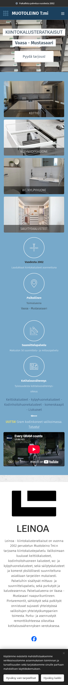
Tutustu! (34, 427)
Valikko (62, 13)
